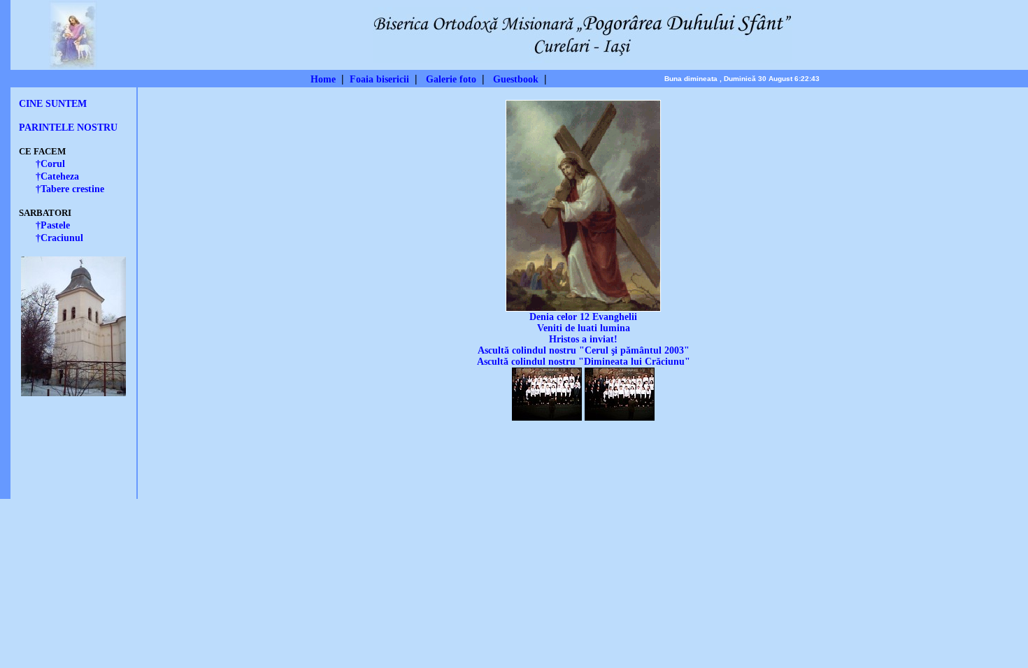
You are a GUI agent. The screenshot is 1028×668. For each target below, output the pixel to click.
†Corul (50, 164)
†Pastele (53, 225)
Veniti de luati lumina (583, 328)
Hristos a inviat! (583, 339)
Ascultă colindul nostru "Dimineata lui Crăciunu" (583, 361)
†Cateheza (57, 176)
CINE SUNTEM (53, 104)
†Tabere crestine (70, 189)
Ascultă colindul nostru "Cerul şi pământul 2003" (584, 350)
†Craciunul (59, 238)
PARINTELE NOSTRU (68, 127)
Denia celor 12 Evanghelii (583, 317)
